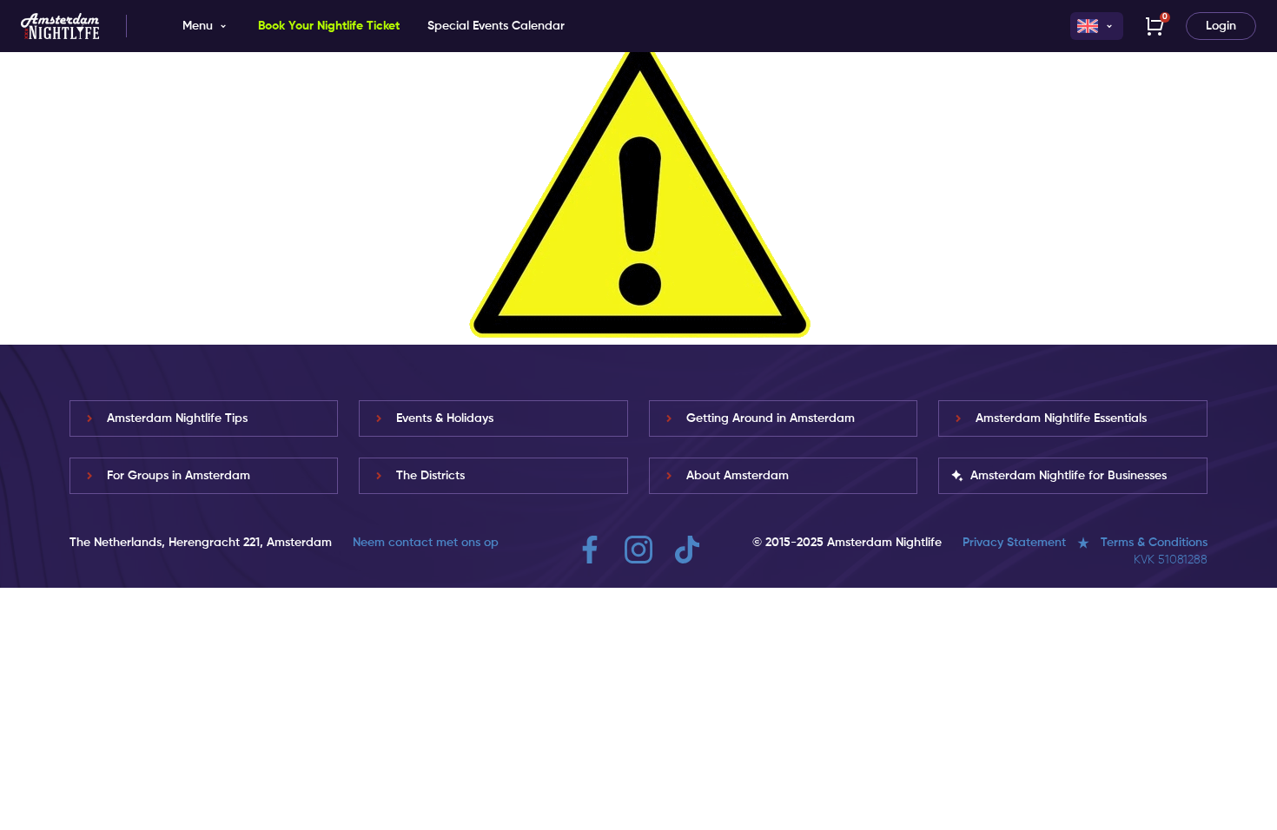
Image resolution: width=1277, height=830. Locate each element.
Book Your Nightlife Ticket (329, 26)
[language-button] (1096, 26)
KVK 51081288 (1171, 560)
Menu (197, 26)
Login (1221, 26)
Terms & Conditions (1154, 543)
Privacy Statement (1014, 543)
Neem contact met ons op (426, 543)
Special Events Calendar (496, 26)
